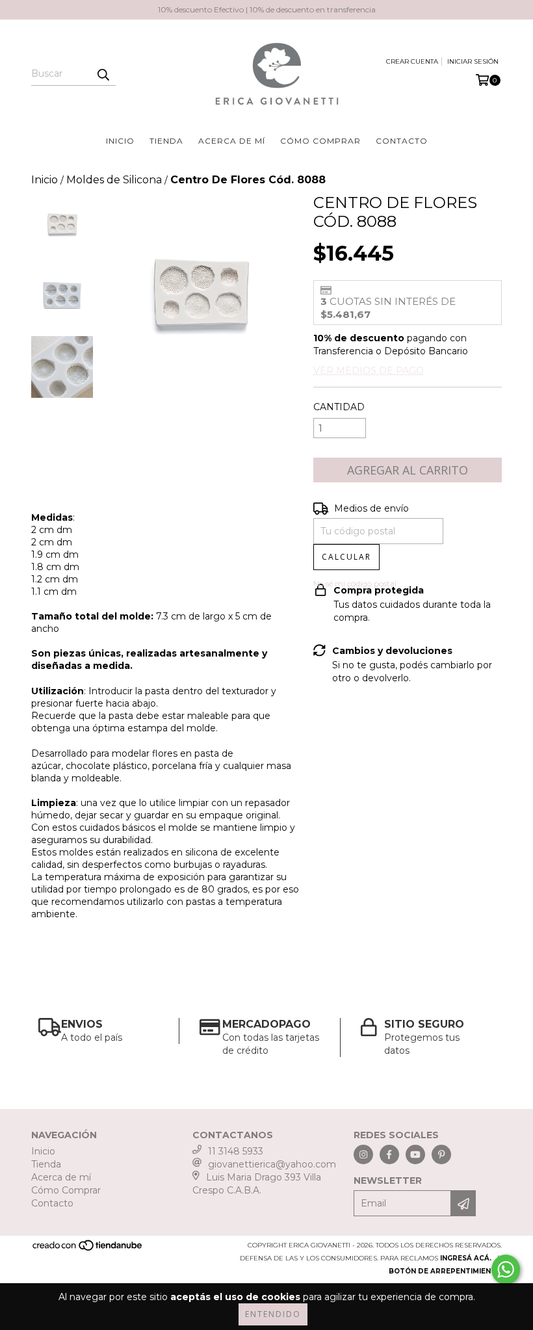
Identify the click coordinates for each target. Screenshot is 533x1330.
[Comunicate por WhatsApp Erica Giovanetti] (505, 1269)
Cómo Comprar (320, 141)
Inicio (120, 141)
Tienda (166, 141)
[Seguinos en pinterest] (441, 1154)
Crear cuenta (412, 61)
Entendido (273, 1314)
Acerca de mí (231, 141)
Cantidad (339, 407)
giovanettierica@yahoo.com (272, 1164)
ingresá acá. (465, 1258)
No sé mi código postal (354, 583)
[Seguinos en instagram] (363, 1154)
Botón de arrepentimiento (445, 1271)
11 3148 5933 (235, 1151)
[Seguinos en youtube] (415, 1154)
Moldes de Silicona (114, 180)
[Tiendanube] (88, 1249)
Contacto (402, 141)
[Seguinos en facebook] (389, 1154)
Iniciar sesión (473, 61)
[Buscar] (103, 74)
